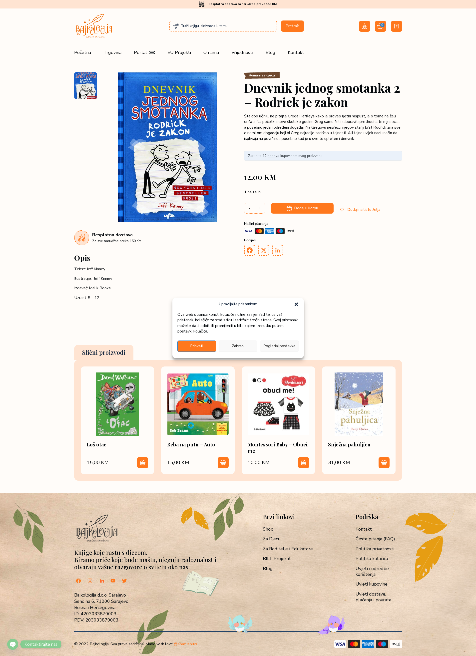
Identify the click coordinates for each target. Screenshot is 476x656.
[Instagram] (90, 581)
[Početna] (94, 37)
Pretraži (292, 26)
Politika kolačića (372, 559)
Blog (270, 52)
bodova (273, 155)
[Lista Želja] (396, 26)
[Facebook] (78, 581)
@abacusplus (185, 644)
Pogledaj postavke (279, 345)
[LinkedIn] (101, 581)
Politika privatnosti (375, 549)
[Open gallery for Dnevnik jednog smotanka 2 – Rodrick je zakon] (167, 221)
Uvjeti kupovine (372, 584)
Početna (82, 52)
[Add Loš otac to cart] (142, 462)
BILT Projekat (277, 559)
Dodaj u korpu (306, 208)
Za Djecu (272, 539)
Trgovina (112, 52)
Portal (140, 52)
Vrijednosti (242, 52)
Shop (268, 529)
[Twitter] (124, 581)
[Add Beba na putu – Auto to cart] (223, 462)
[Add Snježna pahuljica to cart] (384, 462)
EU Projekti (179, 52)
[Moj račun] (364, 26)
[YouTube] (113, 581)
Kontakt (296, 52)
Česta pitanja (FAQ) (375, 539)
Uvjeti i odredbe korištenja (372, 571)
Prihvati (196, 345)
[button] (296, 304)
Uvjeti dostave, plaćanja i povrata (373, 597)
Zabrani (238, 345)
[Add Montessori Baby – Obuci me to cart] (303, 462)
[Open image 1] (85, 85)
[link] (117, 420)
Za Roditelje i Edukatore (288, 549)
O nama (211, 52)
